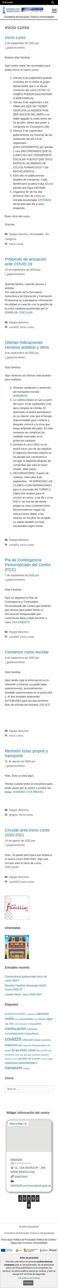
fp (13, 1050)
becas (41, 1019)
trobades (26, 1068)
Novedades (37, 234)
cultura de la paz (31, 1039)
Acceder (9, 2)
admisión (42, 1013)
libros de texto (42, 1051)
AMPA (9, 1019)
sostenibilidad (26, 1062)
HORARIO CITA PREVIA (28, 792)
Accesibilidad (40, 1243)
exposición (27, 1045)
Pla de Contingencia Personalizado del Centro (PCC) (28, 565)
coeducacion (15, 1029)
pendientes (36, 1055)
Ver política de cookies (29, 1278)
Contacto (27, 1243)
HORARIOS (20, 395)
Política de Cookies (46, 1239)
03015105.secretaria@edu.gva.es (30, 1185)
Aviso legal (6, 1239)
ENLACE (45, 704)
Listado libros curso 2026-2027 (23, 994)
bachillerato (26, 1019)
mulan (17, 1055)
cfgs (7, 1024)
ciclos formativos (21, 1024)
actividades (31, 1014)
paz (29, 1055)
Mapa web (16, 1243)
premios (45, 1055)
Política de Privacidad (24, 1239)
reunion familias (47, 1059)
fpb (17, 1050)
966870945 (21, 1176)
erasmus (11, 1045)
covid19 (14, 327)
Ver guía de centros (22, 1163)
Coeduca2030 (34, 1024)
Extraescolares (39, 1045)
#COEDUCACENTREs (15, 1014)
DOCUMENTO (21, 622)
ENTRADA (44, 200)
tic (36, 1063)
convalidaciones (14, 1033)
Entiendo (28, 1283)
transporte (13, 1068)
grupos (13, 814)
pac (21, 1055)
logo (50, 1051)
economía (46, 1040)
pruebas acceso (11, 1059)
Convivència (31, 1033)
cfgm (49, 1019)
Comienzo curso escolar (27, 652)
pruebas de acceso (29, 1058)
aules (17, 1019)
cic (12, 1023)
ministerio (9, 1055)
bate (36, 1019)
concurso (32, 1029)
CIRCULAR (26, 312)
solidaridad (11, 1063)
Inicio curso (15, 37)
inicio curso (16, 244)
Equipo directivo (19, 234)
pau (25, 1055)
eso (20, 1045)
